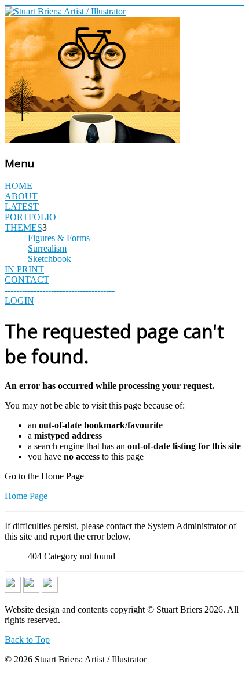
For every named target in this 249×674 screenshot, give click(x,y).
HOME (18, 186)
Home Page (26, 496)
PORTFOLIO (30, 217)
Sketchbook (49, 259)
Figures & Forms (59, 238)
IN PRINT (24, 269)
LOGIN (19, 300)
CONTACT (27, 280)
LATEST (22, 207)
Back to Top (27, 639)
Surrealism (47, 248)
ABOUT (21, 196)
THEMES (23, 227)
